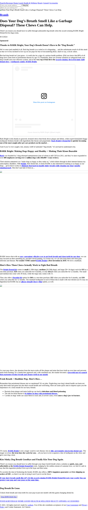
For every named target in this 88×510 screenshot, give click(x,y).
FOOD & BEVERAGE (9, 501)
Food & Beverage (6, 3)
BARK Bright (41, 261)
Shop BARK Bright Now (9, 497)
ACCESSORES (73, 501)
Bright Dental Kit (10, 270)
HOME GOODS (24, 501)
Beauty (40, 3)
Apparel (46, 3)
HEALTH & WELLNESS (40, 501)
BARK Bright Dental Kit (23, 466)
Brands (4, 14)
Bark (2, 156)
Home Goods (18, 3)
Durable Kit (17, 278)
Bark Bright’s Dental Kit (60, 141)
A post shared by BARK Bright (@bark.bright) (44, 132)
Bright (23, 164)
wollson (30, 505)
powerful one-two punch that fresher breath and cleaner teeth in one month (43, 374)
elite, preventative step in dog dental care (66, 451)
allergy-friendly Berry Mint (31, 282)
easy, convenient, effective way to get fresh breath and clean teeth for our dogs (50, 256)
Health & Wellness (30, 3)
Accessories (53, 3)
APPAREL (63, 501)
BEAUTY (54, 501)
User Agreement (72, 505)
